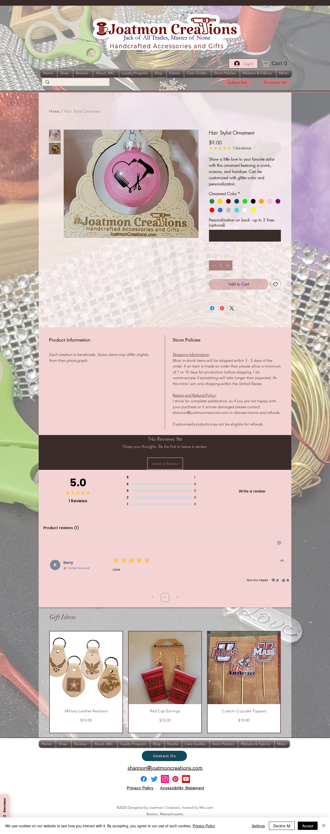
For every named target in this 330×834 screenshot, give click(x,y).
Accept (307, 825)
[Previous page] (152, 597)
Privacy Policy (204, 825)
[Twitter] (154, 779)
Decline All (281, 825)
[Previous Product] (42, 682)
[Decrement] (213, 265)
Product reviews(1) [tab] (61, 527)
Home (54, 111)
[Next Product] (288, 682)
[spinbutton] (221, 265)
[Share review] (282, 560)
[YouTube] (186, 779)
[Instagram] (165, 779)
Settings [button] (258, 825)
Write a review (252, 491)
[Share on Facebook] (212, 308)
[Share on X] (232, 308)
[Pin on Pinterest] (222, 308)
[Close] (324, 826)
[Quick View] (86, 667)
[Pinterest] (175, 779)
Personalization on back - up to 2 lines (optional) (241, 222)
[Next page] (177, 597)
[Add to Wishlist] (275, 284)
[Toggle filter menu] (279, 543)
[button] (276, 63)
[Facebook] (144, 779)
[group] (165, 682)
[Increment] (228, 265)
